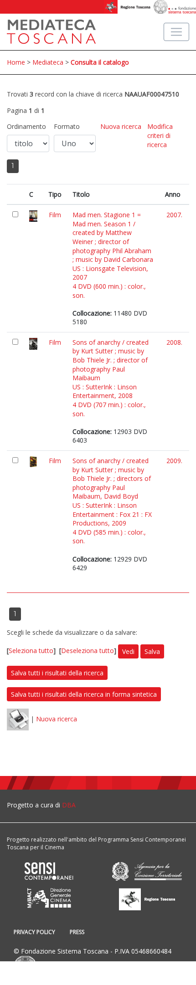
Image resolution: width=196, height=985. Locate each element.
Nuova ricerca (120, 126)
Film (55, 214)
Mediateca (47, 62)
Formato (67, 126)
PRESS (77, 932)
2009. (174, 460)
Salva (152, 651)
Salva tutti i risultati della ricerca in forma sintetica (84, 694)
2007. (174, 214)
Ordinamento (26, 126)
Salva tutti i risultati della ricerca (57, 673)
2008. (174, 342)
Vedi (128, 651)
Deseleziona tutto (87, 650)
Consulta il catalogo (100, 62)
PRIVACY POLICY (34, 932)
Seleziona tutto (31, 650)
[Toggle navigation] (176, 32)
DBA (69, 805)
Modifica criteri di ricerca (160, 135)
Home (16, 62)
